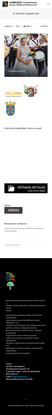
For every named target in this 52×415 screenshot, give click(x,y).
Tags (17, 26)
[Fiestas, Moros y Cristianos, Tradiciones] (19, 4)
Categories (7, 26)
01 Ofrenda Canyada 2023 (16, 71)
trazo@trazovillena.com (19, 377)
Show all (45, 26)
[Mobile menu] (48, 4)
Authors (28, 26)
